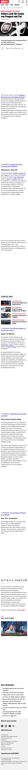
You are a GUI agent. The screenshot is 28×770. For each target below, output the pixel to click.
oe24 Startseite (4, 735)
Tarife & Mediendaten (6, 760)
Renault (9, 347)
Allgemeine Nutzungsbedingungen (9, 736)
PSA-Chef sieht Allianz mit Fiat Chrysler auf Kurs (13, 329)
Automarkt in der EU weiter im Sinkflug (13, 415)
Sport (7, 5)
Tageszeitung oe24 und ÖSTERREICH (10, 753)
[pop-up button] (23, 634)
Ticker (2, 5)
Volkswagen (4, 345)
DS (24, 173)
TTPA (2, 765)
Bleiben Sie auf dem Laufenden (8, 721)
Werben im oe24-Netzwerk (7, 743)
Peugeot (15, 173)
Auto (4, 7)
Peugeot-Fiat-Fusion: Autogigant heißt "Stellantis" (11, 165)
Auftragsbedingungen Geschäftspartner (10, 758)
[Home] (1, 7)
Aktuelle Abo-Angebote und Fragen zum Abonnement (13, 761)
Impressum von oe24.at (6, 748)
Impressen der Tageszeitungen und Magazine (11, 763)
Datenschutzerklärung (6, 738)
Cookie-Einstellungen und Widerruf (9, 741)
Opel (6, 175)
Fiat (15, 177)
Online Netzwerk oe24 (6, 730)
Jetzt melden (21, 610)
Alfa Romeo (20, 177)
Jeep (8, 179)
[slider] (8, 633)
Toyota (11, 345)
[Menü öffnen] (26, 5)
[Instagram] (6, 726)
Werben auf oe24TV (5, 745)
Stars (11, 5)
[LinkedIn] (14, 726)
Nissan (14, 347)
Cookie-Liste (4, 740)
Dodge (15, 179)
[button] (14, 628)
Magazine (16, 5)
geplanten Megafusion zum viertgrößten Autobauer (13, 96)
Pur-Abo (3, 746)
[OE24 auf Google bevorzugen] (22, 48)
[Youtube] (10, 726)
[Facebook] (2, 726)
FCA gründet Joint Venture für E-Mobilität (13, 514)
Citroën (21, 173)
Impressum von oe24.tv (6, 750)
